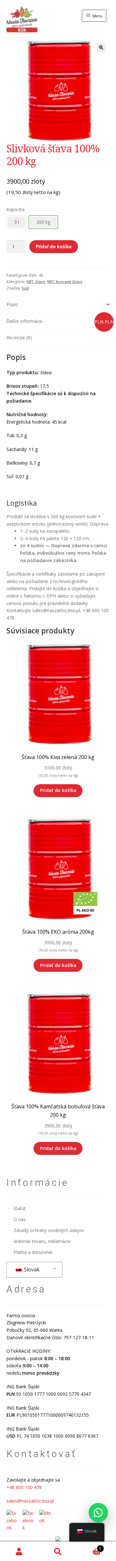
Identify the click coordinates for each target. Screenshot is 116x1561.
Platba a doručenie (33, 1252)
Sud (25, 288)
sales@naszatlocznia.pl (30, 1501)
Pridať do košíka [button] (58, 790)
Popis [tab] (12, 304)
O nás (20, 1219)
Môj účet (19, 1551)
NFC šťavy (36, 281)
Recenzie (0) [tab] (19, 337)
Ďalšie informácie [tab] (24, 321)
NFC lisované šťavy (64, 281)
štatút (20, 1208)
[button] (101, 47)
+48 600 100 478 (24, 1487)
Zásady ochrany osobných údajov (49, 1230)
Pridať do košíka (54, 246)
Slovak (31, 1269)
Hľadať (58, 1551)
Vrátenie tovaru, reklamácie (42, 1241)
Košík (89, 1546)
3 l (16, 222)
